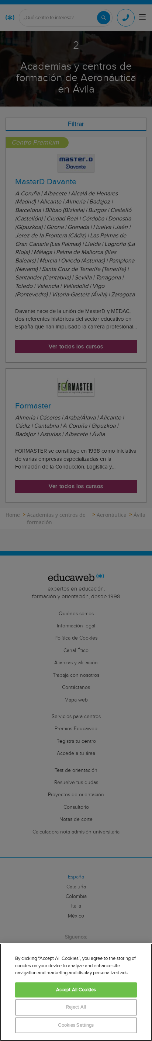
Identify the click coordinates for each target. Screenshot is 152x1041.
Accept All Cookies (76, 990)
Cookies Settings (76, 1025)
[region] (76, 992)
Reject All (76, 1007)
